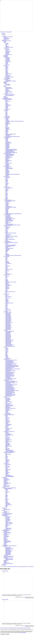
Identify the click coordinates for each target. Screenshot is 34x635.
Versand (26, 625)
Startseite (5, 566)
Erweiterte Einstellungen (22, 632)
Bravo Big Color (31, 566)
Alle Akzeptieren (3, 634)
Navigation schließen (9, 31)
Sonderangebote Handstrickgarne (12, 566)
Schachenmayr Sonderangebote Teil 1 (22, 566)
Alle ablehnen (7, 634)
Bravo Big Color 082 (5, 599)
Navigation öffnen (2, 31)
